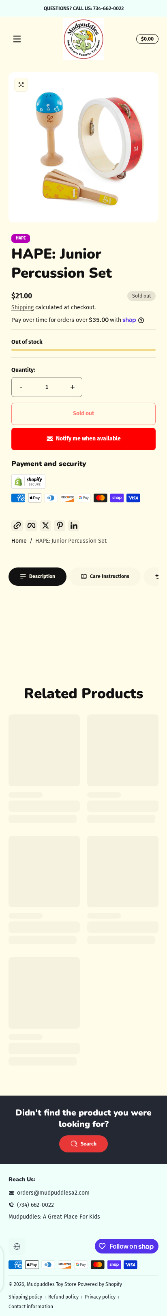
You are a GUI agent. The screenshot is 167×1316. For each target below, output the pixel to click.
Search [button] (88, 1144)
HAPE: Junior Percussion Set (71, 540)
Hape (21, 238)
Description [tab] (42, 576)
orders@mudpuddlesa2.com (53, 1192)
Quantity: (23, 370)
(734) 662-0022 (35, 1205)
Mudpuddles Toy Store (52, 1284)
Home (19, 540)
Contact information (31, 1307)
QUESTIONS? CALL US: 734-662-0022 (84, 8)
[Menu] (17, 38)
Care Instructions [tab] (109, 576)
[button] (146, 39)
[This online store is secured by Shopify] (28, 486)
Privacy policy (100, 1297)
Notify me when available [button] (88, 438)
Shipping (22, 307)
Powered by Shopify (100, 1284)
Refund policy (63, 1297)
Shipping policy (25, 1297)
